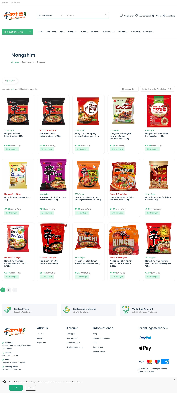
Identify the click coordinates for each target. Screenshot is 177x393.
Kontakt (40, 338)
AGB (95, 343)
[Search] (106, 15)
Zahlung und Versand (101, 338)
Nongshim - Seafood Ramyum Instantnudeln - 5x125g (15, 263)
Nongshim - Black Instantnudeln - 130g (13, 134)
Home (16, 62)
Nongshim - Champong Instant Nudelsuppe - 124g (87, 134)
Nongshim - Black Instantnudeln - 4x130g (50, 134)
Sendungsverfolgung (75, 347)
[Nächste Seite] (14, 290)
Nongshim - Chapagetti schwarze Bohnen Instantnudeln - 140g (120, 136)
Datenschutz (98, 347)
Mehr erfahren (77, 382)
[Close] (174, 380)
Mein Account (15, 2)
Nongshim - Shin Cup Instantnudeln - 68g (49, 262)
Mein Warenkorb (73, 343)
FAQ (95, 334)
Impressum (41, 343)
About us (5, 2)
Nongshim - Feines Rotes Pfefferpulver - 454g (156, 134)
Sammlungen (28, 62)
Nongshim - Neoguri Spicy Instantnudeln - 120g (122, 198)
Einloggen (71, 334)
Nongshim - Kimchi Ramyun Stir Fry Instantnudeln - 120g (88, 198)
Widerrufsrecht (99, 351)
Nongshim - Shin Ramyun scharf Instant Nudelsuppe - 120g (158, 263)
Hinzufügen (12, 149)
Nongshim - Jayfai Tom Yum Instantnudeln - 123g (53, 198)
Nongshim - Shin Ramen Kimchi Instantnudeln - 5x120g (121, 263)
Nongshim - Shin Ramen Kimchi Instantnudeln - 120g (87, 262)
